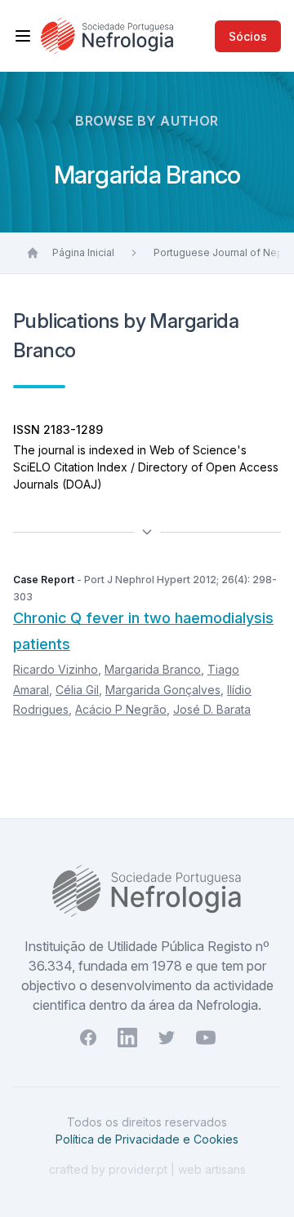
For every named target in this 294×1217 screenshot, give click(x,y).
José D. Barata (212, 709)
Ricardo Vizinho (55, 669)
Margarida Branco (153, 669)
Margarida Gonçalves (162, 690)
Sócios (248, 36)
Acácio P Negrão (121, 709)
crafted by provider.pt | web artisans (147, 1169)
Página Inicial (83, 252)
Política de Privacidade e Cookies (147, 1139)
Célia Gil (77, 690)
